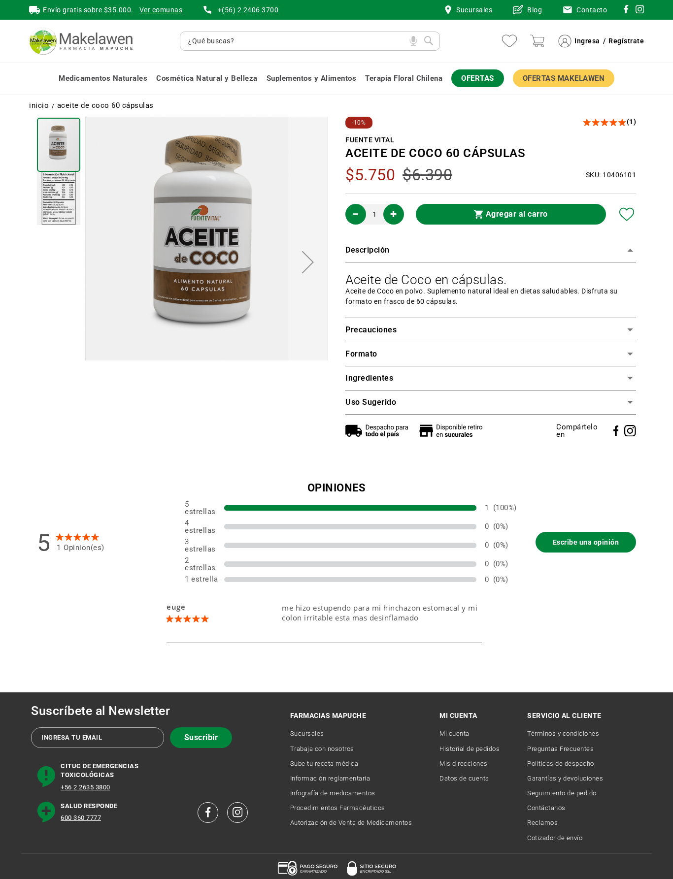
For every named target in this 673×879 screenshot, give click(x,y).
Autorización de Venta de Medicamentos (351, 822)
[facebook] (208, 812)
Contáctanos (546, 808)
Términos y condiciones (563, 733)
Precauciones (371, 329)
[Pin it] (630, 431)
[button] (308, 262)
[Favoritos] (627, 214)
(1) (632, 122)
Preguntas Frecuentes (560, 748)
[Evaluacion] (605, 122)
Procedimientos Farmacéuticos (337, 808)
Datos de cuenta (464, 778)
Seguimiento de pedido (562, 793)
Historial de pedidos (469, 748)
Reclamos (542, 822)
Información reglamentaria (330, 778)
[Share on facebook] (616, 430)
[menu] (336, 78)
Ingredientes (369, 378)
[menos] (355, 214)
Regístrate (626, 40)
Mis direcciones (463, 763)
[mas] (393, 214)
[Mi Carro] (537, 41)
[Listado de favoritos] (509, 41)
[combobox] (296, 41)
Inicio (39, 105)
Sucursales (307, 733)
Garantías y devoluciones (565, 778)
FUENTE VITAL (369, 139)
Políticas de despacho (560, 763)
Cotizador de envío (554, 838)
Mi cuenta (454, 733)
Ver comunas (161, 9)
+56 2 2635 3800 (85, 787)
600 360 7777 (81, 817)
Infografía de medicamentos (332, 793)
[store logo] (81, 41)
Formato (361, 353)
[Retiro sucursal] (453, 430)
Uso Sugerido (370, 402)
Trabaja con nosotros (322, 748)
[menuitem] (103, 78)
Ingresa (587, 40)
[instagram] (626, 11)
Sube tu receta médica (324, 763)
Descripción (367, 250)
